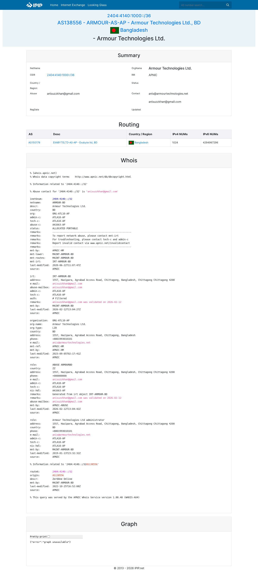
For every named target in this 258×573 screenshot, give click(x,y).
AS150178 (34, 142)
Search (228, 5)
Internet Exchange (73, 5)
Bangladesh (133, 30)
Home (54, 5)
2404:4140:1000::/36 (129, 15)
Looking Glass (97, 5)
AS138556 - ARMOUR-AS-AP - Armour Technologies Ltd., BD (129, 23)
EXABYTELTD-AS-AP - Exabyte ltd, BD (75, 142)
